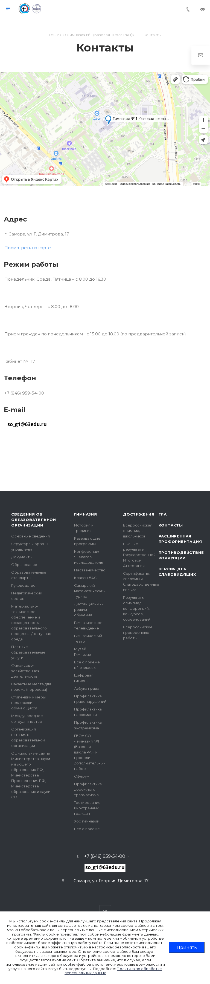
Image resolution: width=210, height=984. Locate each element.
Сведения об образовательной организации (33, 519)
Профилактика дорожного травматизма (88, 789)
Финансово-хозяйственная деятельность (25, 670)
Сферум (81, 776)
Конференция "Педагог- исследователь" (89, 557)
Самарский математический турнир (90, 591)
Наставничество (90, 570)
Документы (21, 557)
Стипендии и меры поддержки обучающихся (28, 702)
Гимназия (85, 514)
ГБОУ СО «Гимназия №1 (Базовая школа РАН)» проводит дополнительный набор (90, 752)
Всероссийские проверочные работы (138, 632)
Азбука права (86, 688)
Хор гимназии (86, 821)
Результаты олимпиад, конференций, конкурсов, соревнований (136, 608)
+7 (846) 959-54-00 (104, 856)
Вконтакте (105, 911)
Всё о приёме (87, 829)
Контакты (171, 525)
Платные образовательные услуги (28, 652)
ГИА (163, 514)
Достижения (138, 514)
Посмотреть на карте (27, 247)
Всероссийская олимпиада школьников (137, 530)
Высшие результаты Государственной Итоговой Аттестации (139, 555)
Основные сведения (30, 536)
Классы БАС (85, 578)
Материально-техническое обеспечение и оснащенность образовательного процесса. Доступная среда (31, 622)
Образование (24, 564)
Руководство (23, 585)
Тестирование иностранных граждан (87, 808)
